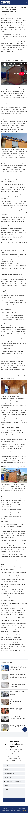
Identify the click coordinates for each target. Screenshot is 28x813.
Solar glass (13, 151)
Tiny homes (10, 56)
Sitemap (23, 810)
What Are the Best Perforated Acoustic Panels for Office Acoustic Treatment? (18, 693)
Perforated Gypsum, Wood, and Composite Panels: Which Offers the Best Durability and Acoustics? (18, 676)
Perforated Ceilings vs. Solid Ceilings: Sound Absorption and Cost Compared (17, 684)
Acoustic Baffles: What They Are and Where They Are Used (17, 726)
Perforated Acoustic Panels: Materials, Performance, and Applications (16, 701)
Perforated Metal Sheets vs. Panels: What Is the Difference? (17, 709)
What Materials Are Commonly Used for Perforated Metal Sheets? (18, 717)
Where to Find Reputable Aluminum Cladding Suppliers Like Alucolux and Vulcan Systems (18, 667)
